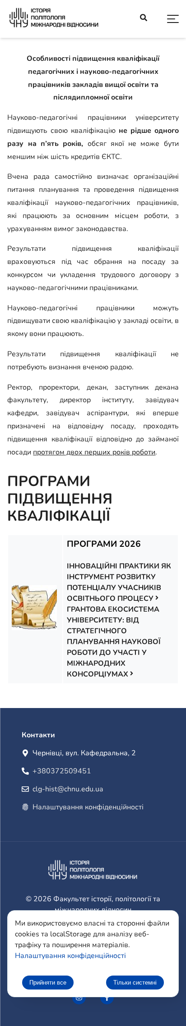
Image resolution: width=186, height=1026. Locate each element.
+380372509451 (62, 771)
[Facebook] (107, 997)
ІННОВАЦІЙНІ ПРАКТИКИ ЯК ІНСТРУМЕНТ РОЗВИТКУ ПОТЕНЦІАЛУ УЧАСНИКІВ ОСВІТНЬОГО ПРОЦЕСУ (119, 582)
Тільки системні (135, 982)
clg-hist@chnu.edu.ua (68, 789)
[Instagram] (79, 997)
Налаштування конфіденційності (88, 807)
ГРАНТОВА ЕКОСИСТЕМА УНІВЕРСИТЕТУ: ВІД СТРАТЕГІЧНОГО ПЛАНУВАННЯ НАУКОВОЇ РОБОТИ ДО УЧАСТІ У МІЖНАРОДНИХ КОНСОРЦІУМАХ (114, 641)
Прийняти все (47, 982)
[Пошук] (143, 19)
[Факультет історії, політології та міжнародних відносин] (54, 19)
